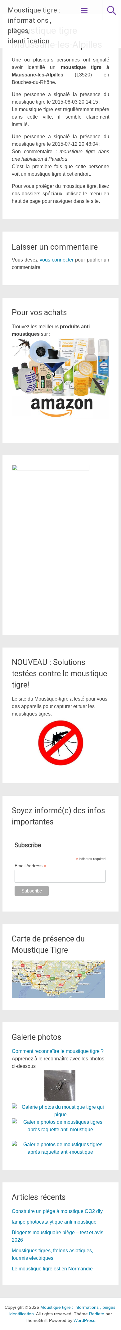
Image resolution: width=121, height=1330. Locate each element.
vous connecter (57, 259)
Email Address (30, 866)
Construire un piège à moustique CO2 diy (57, 1211)
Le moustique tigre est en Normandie (52, 1268)
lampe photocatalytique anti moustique (54, 1222)
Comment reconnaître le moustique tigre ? (58, 1051)
